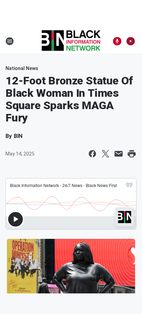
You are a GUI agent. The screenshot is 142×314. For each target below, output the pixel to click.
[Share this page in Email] (118, 154)
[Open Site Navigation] (10, 41)
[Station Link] (71, 41)
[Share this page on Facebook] (92, 154)
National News (22, 68)
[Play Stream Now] (130, 41)
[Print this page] (131, 154)
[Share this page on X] (105, 154)
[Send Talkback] (117, 41)
